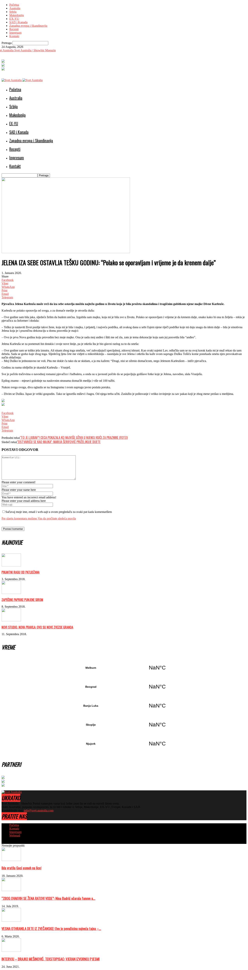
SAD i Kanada (18, 22)
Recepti (14, 29)
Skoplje (124, 724)
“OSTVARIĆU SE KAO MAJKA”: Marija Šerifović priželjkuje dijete (59, 441)
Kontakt (14, 36)
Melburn (124, 667)
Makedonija (16, 15)
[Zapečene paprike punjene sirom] (11, 592)
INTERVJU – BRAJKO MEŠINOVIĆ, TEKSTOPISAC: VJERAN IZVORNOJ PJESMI (51, 958)
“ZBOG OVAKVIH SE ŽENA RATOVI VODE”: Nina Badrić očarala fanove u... (48, 898)
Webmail (14, 835)
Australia (14, 8)
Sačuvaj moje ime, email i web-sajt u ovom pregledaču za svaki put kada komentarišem (58, 511)
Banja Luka (124, 705)
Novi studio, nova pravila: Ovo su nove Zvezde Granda (37, 627)
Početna (14, 4)
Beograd (124, 686)
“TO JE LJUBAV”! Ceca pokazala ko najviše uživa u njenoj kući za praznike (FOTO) (74, 437)
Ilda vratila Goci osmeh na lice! (21, 867)
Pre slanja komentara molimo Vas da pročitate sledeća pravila (39, 518)
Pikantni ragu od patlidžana (21, 572)
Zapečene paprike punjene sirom (22, 599)
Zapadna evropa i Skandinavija (28, 25)
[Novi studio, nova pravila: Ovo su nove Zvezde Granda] (11, 620)
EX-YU (14, 18)
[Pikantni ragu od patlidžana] (11, 565)
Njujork (124, 743)
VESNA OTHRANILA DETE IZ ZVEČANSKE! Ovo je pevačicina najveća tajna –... (51, 928)
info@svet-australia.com (38, 810)
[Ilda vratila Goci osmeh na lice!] (11, 859)
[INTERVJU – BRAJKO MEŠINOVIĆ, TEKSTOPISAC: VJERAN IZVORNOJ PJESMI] (11, 950)
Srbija (12, 11)
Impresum (15, 32)
